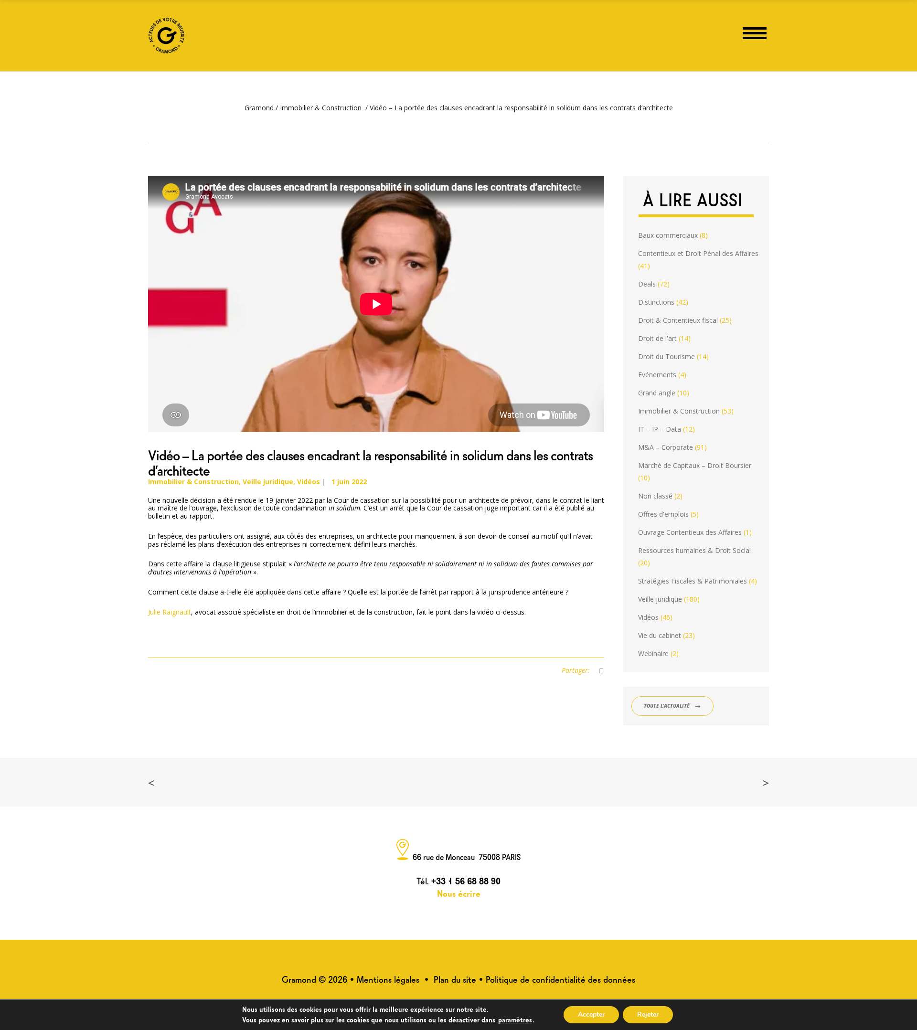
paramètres (515, 1019)
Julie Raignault (169, 611)
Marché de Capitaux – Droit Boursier (694, 465)
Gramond (259, 108)
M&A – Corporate (665, 447)
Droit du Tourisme (666, 356)
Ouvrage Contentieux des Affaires (690, 532)
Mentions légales (388, 979)
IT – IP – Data (659, 429)
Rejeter (648, 1014)
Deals (647, 283)
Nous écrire (458, 893)
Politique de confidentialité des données (560, 979)
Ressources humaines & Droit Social (694, 550)
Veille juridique (268, 481)
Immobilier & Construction (321, 108)
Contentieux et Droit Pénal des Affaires (698, 253)
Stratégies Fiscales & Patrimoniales (692, 580)
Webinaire (653, 653)
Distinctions (656, 302)
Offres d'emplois (663, 514)
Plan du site (455, 979)
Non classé (655, 495)
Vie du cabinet (659, 635)
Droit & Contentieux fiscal (678, 320)
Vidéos (308, 481)
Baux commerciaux (668, 235)
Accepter (591, 1014)
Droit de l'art (657, 338)
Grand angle (656, 392)
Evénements (657, 374)
